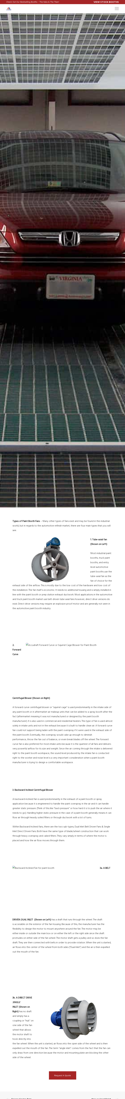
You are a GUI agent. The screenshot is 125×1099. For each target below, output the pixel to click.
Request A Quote (62, 1075)
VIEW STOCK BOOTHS (106, 1)
